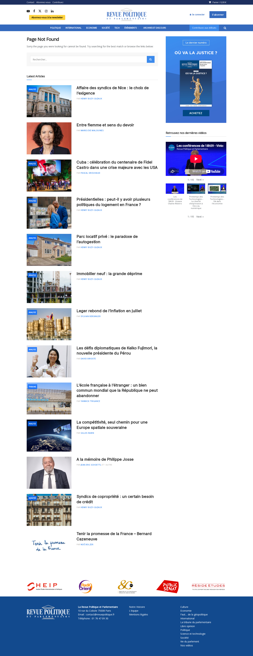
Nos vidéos (186, 645)
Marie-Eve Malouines (92, 130)
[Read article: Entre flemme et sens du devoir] (49, 138)
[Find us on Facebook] (34, 11)
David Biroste (88, 358)
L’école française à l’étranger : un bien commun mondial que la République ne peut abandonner (117, 390)
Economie (91, 27)
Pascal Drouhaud (90, 173)
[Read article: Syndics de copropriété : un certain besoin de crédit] (49, 510)
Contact (30, 2)
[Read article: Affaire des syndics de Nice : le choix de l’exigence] (49, 101)
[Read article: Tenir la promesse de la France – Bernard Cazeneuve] (49, 547)
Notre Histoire (137, 607)
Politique (55, 27)
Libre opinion (187, 626)
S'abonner (218, 14)
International (73, 27)
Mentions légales (138, 614)
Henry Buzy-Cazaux (91, 98)
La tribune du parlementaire (195, 622)
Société (106, 27)
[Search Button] (225, 28)
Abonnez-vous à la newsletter (47, 17)
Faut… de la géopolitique (194, 614)
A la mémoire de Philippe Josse (105, 459)
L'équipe (133, 610)
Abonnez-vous (43, 2)
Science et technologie (192, 633)
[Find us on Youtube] (28, 11)
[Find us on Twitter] (39, 11)
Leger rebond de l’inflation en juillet (109, 311)
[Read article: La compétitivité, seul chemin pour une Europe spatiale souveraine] (49, 436)
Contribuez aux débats (204, 27)
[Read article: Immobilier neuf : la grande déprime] (49, 287)
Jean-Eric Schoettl (91, 464)
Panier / (219, 2)
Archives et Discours (154, 27)
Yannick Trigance (90, 401)
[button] (200, 180)
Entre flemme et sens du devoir (105, 125)
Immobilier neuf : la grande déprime (109, 273)
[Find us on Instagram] (46, 11)
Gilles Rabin (87, 433)
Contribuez (57, 2)
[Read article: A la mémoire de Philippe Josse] (49, 473)
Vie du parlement (189, 641)
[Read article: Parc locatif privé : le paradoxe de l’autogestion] (49, 250)
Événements (130, 27)
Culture (184, 607)
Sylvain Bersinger (91, 316)
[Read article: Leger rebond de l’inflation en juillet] (49, 324)
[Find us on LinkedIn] (52, 11)
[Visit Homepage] (126, 14)
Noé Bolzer (87, 544)
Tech (117, 27)
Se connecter (198, 14)
